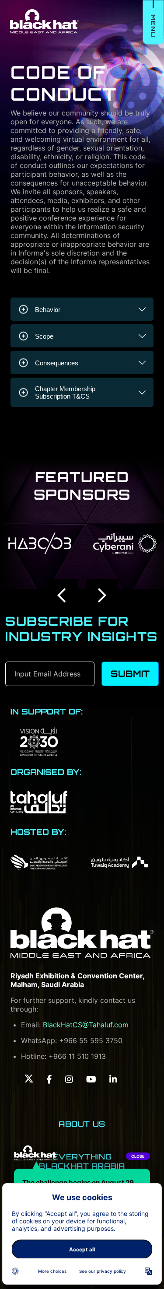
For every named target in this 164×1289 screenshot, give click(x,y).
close (138, 1156)
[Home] (82, 932)
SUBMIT (130, 673)
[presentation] (62, 595)
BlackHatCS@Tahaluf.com (86, 1024)
